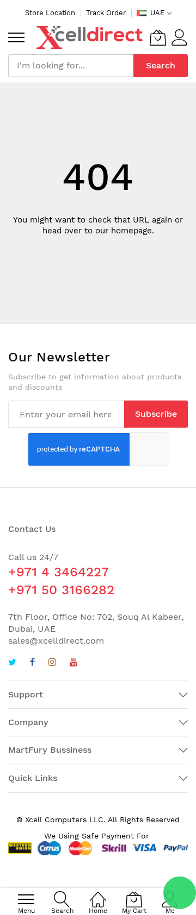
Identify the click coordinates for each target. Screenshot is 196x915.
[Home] (98, 893)
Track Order (106, 13)
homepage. (132, 231)
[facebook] (32, 663)
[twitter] (12, 663)
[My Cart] (158, 37)
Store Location (50, 13)
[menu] (16, 37)
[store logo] (89, 37)
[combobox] (70, 65)
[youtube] (73, 663)
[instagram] (52, 663)
